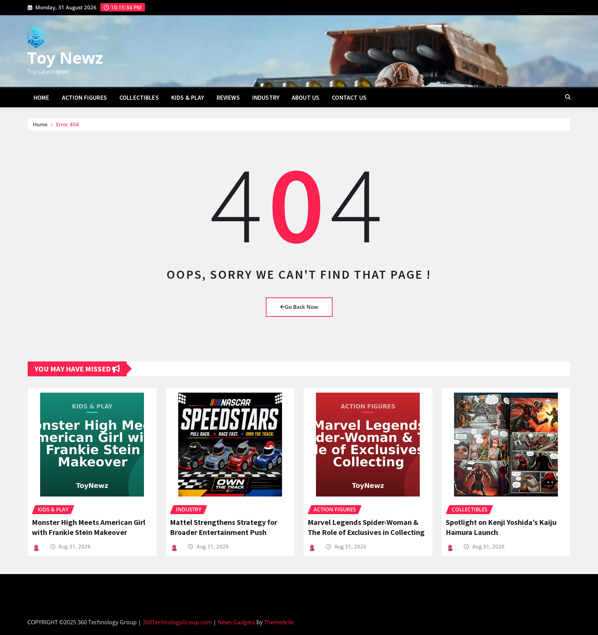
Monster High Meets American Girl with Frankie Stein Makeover (88, 527)
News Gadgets (236, 622)
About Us (305, 97)
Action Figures (84, 97)
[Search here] (568, 97)
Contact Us (349, 97)
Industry (265, 97)
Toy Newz (65, 57)
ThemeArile (279, 622)
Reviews (228, 97)
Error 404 (67, 124)
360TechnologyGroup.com (177, 622)
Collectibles (139, 97)
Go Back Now (301, 306)
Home (41, 97)
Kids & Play (187, 97)
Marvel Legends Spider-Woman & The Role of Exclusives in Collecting (366, 527)
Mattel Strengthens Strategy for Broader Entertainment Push (223, 527)
